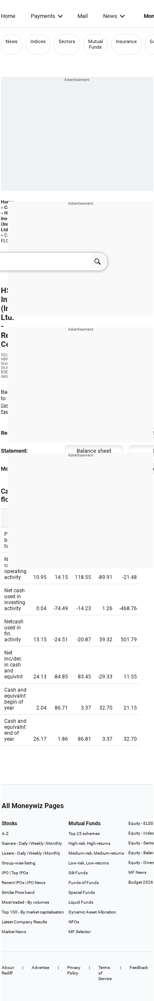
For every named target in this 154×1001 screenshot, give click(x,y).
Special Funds (81, 892)
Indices (38, 41)
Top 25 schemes (84, 833)
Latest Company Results (24, 922)
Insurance (126, 41)
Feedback (139, 967)
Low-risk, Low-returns (88, 863)
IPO (5, 873)
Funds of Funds (83, 882)
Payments (43, 16)
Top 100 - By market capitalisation (33, 912)
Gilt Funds (78, 873)
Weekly (37, 843)
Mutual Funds (95, 44)
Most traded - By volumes (25, 902)
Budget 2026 (140, 882)
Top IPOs (19, 873)
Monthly (54, 843)
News (110, 16)
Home (8, 16)
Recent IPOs (13, 882)
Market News (14, 931)
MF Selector (79, 931)
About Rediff (8, 970)
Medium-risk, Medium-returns (96, 853)
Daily (23, 843)
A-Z (5, 833)
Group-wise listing (19, 863)
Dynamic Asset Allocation (92, 912)
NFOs (73, 922)
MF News (137, 872)
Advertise (40, 967)
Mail (82, 16)
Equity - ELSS (140, 823)
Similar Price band (18, 892)
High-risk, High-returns (89, 843)
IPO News (36, 882)
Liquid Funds (80, 902)
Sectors (67, 41)
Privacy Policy (73, 970)
